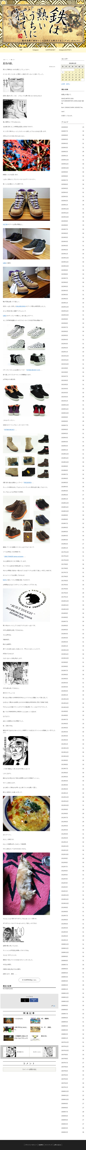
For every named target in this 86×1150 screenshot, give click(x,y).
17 (82, 74)
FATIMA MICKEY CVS (33, 370)
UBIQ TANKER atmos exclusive (13, 556)
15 (76, 74)
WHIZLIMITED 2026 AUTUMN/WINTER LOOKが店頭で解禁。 (72, 101)
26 (66, 79)
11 (62, 74)
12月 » (68, 84)
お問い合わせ (57, 1144)
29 (76, 79)
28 (72, 79)
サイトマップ (48, 1144)
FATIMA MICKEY (9, 429)
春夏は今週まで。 (66, 94)
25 (62, 79)
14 (72, 74)
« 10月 (63, 84)
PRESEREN (27, 482)
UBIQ (4, 263)
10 (82, 72)
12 (66, 74)
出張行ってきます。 (67, 115)
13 (69, 74)
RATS (5, 580)
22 (76, 77)
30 (79, 79)
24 (82, 77)
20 (69, 77)
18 (62, 77)
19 (66, 77)
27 (69, 79)
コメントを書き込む (29, 1069)
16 (79, 74)
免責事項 (41, 1144)
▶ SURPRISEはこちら (29, 980)
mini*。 (63, 111)
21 (72, 77)
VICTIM (5, 224)
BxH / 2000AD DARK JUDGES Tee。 (72, 107)
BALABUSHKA (21, 306)
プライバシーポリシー (31, 1144)
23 (79, 77)
